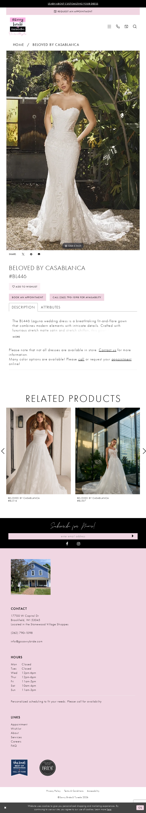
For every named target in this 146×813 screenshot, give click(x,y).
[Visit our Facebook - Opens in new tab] (67, 543)
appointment (122, 359)
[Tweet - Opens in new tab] (23, 254)
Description (23, 307)
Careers (16, 741)
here (109, 809)
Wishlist (16, 729)
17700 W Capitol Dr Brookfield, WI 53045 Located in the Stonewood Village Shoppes (40, 620)
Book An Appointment (27, 297)
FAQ (14, 746)
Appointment (19, 724)
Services (16, 737)
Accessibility (93, 790)
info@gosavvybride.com (27, 641)
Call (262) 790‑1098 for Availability (77, 297)
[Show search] (135, 26)
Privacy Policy (53, 790)
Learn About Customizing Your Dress (73, 3)
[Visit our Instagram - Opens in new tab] (78, 543)
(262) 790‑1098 (22, 633)
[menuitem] (109, 26)
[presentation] (38, 451)
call (81, 359)
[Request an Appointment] (126, 26)
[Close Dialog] (5, 808)
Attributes (51, 307)
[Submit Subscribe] (133, 536)
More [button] (16, 336)
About (15, 733)
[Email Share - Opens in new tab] (39, 253)
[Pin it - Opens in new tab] (31, 254)
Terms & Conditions (74, 790)
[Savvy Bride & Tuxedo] (17, 26)
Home (18, 44)
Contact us (107, 350)
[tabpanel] (73, 150)
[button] (109, 26)
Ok (140, 807)
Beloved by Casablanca (56, 44)
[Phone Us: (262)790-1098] (118, 26)
